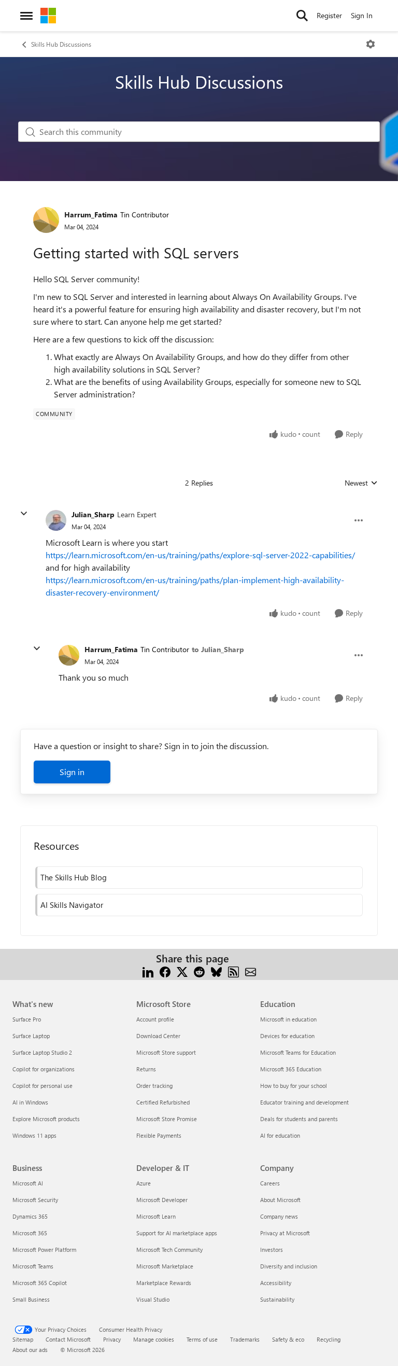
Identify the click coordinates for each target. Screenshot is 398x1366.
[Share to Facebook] (165, 970)
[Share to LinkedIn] (148, 970)
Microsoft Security (35, 1200)
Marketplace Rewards (163, 1283)
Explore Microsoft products (46, 1119)
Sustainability (277, 1299)
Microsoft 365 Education (290, 1069)
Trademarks (245, 1339)
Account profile (155, 1019)
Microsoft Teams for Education (298, 1052)
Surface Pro (26, 1019)
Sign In (362, 15)
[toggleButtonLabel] (370, 44)
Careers (270, 1183)
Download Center (158, 1036)
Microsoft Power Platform (44, 1249)
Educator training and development (304, 1102)
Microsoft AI (27, 1183)
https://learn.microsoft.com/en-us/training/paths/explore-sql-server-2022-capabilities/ (200, 554)
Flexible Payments (158, 1135)
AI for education (280, 1135)
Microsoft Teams (32, 1266)
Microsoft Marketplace (164, 1266)
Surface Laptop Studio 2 (42, 1052)
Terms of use (202, 1339)
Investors (271, 1249)
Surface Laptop (31, 1036)
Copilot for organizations (43, 1069)
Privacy (112, 1339)
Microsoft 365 (29, 1233)
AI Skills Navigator (71, 905)
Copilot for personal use (42, 1085)
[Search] (302, 15)
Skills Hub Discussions (61, 44)
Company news (279, 1216)
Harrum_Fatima (91, 214)
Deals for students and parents (299, 1119)
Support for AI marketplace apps (176, 1233)
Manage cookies (153, 1339)
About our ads (30, 1350)
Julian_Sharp (93, 514)
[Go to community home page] (48, 15)
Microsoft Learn (156, 1216)
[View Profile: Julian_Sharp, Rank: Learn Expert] (56, 520)
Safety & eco (288, 1339)
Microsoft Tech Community (169, 1249)
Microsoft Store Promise (166, 1119)
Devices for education (287, 1036)
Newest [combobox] (361, 483)
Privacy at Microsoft (285, 1233)
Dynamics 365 (30, 1216)
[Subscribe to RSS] (233, 970)
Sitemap (22, 1339)
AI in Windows (30, 1102)
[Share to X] (182, 970)
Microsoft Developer (162, 1200)
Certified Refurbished (163, 1102)
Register (329, 15)
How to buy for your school (293, 1085)
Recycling (328, 1339)
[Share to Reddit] (199, 970)
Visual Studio (152, 1299)
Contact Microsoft (68, 1339)
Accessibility (275, 1283)
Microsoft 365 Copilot (39, 1283)
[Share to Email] (250, 970)
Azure (143, 1183)
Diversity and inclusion (288, 1266)
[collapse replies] (24, 513)
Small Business (31, 1299)
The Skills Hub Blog (73, 877)
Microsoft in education (288, 1019)
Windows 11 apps (34, 1135)
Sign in (72, 771)
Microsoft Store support (166, 1052)
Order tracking (154, 1085)
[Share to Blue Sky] (216, 970)
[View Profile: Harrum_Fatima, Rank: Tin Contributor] (46, 220)
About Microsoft (280, 1200)
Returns (146, 1069)
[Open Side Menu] (26, 15)
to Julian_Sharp (218, 649)
